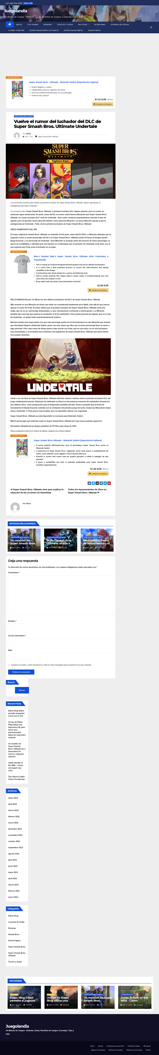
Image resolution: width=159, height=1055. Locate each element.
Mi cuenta (147, 1046)
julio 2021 (12, 860)
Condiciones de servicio (115, 1046)
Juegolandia (15, 10)
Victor (28, 134)
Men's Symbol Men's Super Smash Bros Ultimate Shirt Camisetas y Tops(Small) (71, 258)
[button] (151, 27)
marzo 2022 (13, 810)
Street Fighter (16, 30)
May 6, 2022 (16, 1005)
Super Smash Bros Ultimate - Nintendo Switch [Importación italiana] (67, 440)
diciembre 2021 (15, 829)
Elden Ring (99, 24)
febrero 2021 (14, 891)
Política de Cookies (116, 1050)
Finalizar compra (134, 1046)
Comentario (14, 573)
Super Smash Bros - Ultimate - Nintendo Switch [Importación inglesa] (63, 82)
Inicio (19, 24)
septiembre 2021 (15, 848)
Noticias (83, 24)
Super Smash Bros (73, 30)
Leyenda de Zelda (120, 24)
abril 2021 (12, 879)
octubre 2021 (14, 841)
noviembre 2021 (15, 835)
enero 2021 (13, 897)
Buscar (11, 682)
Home (92, 1046)
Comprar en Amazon (104, 104)
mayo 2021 (13, 872)
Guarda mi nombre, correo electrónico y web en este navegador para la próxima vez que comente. (51, 665)
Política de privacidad (134, 1050)
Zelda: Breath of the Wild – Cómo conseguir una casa (134, 1000)
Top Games (33, 24)
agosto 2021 (13, 854)
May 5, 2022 (90, 1005)
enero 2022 (13, 823)
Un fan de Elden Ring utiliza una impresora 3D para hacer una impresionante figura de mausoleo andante (17, 730)
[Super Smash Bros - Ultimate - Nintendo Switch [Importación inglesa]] (17, 90)
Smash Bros (94, 30)
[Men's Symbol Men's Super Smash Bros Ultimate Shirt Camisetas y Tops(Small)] (22, 264)
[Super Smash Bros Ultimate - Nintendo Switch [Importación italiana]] (22, 448)
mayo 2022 (13, 798)
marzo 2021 (13, 885)
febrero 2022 (14, 817)
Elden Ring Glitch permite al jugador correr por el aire (16, 713)
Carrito (100, 1046)
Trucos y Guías (65, 24)
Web (10, 650)
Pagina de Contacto (98, 1050)
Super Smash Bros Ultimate (44, 30)
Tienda (148, 1050)
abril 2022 (12, 804)
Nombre (12, 621)
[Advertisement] (79, 50)
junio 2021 (13, 866)
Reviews (48, 24)
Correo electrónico (17, 636)
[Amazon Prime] (110, 99)
